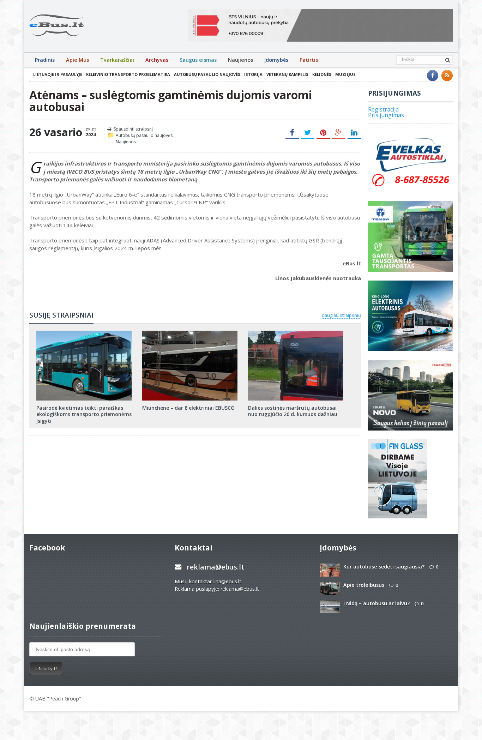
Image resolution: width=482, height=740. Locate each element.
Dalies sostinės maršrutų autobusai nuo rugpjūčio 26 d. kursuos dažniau (292, 410)
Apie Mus (77, 59)
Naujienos (240, 59)
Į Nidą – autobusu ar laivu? (376, 603)
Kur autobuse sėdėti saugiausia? (383, 566)
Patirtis (309, 59)
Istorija (253, 74)
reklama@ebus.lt (215, 567)
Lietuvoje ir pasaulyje (57, 74)
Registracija (383, 109)
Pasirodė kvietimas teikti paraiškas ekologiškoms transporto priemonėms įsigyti (84, 414)
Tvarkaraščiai (117, 59)
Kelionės (321, 74)
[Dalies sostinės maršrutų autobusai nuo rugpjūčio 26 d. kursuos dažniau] (295, 333)
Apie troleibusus (363, 585)
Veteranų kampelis (287, 74)
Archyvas (156, 59)
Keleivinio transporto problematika (128, 74)
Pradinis (45, 59)
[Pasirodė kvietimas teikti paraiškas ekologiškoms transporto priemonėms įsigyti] (84, 333)
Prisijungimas (386, 115)
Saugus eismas (198, 59)
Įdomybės (276, 59)
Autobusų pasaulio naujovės (207, 74)
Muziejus (345, 74)
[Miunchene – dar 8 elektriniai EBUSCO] (189, 333)
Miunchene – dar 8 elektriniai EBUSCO (188, 407)
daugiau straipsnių (341, 315)
